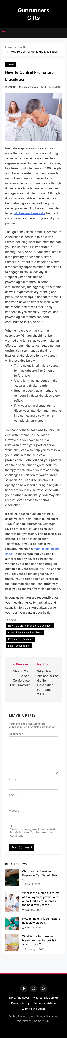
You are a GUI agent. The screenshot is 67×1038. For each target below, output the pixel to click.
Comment (16, 733)
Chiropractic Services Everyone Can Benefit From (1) (40, 875)
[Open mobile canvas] (4, 33)
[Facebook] (23, 988)
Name (13, 779)
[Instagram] (33, 988)
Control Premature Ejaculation (25, 632)
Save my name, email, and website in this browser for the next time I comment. (33, 832)
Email (13, 795)
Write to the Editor (33, 1008)
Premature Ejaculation (20, 638)
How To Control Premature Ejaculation (30, 625)
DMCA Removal (19, 997)
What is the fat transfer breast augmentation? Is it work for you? (39, 940)
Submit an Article (45, 1003)
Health (11, 64)
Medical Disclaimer (45, 997)
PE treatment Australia (29, 213)
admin (12, 86)
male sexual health (19, 645)
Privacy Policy (20, 1003)
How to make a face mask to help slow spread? (41, 920)
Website (14, 810)
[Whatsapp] (43, 988)
